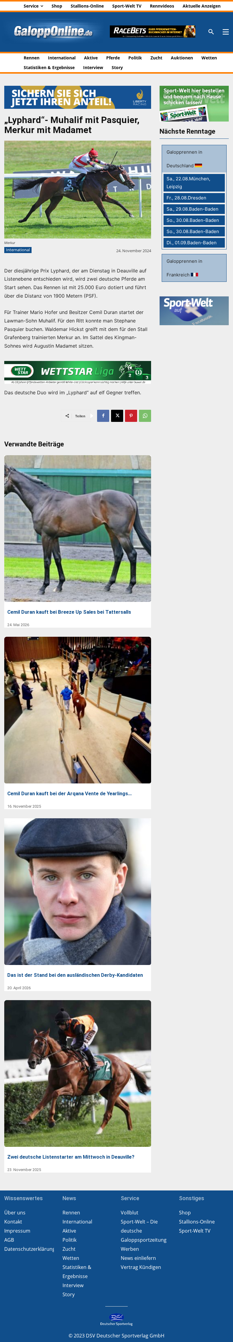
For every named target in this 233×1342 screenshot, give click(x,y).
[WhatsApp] (145, 416)
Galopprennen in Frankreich (184, 268)
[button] (211, 32)
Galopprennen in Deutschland (184, 159)
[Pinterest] (131, 416)
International (18, 249)
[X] (117, 416)
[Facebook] (103, 416)
